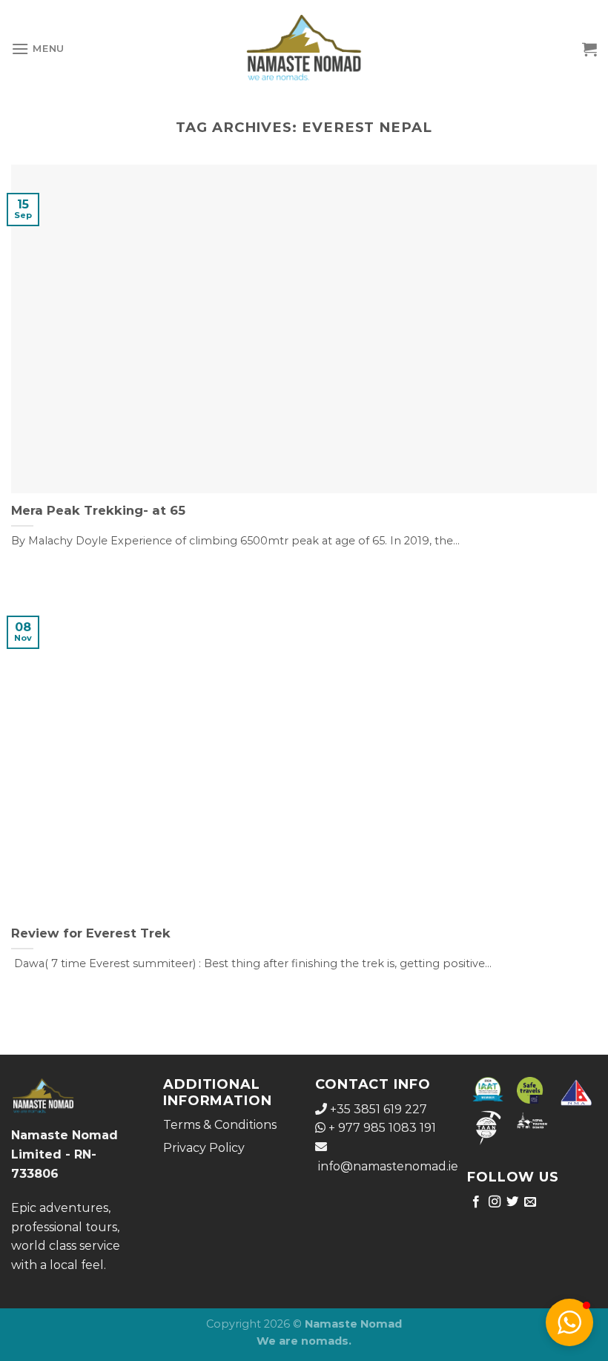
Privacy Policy (204, 1148)
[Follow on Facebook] (476, 1202)
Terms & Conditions (220, 1125)
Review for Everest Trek (91, 933)
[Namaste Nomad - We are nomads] (304, 48)
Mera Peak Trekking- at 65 (98, 510)
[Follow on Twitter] (512, 1202)
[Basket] (589, 49)
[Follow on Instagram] (494, 1202)
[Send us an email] (530, 1202)
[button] (569, 1322)
